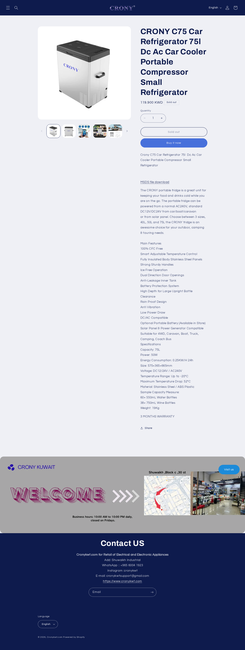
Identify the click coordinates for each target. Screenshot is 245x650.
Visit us (229, 469)
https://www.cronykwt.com (122, 581)
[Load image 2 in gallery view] (69, 131)
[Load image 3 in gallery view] (84, 131)
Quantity (145, 110)
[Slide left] (42, 131)
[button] (8, 8)
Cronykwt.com (54, 637)
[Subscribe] (152, 592)
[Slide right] (127, 131)
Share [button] (148, 428)
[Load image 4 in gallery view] (100, 131)
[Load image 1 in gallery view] (53, 131)
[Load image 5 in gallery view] (115, 131)
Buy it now (173, 142)
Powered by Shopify (74, 637)
